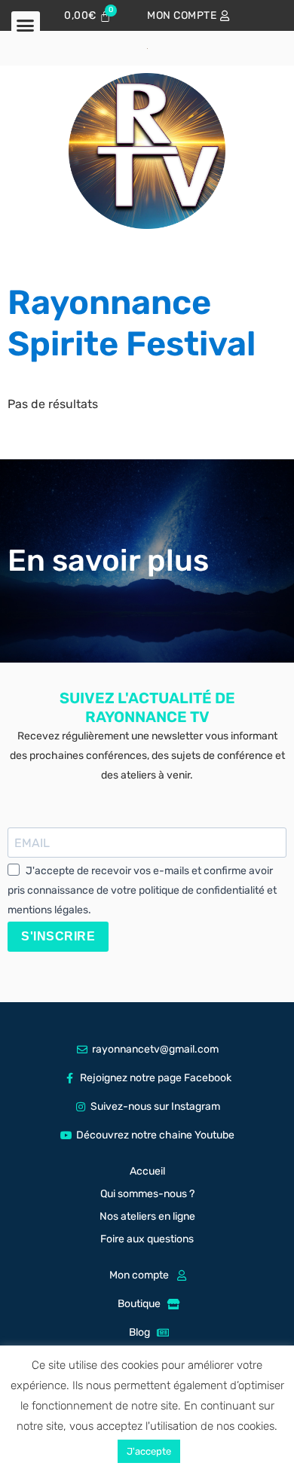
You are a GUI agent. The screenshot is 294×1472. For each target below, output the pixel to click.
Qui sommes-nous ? (147, 1193)
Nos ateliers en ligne (147, 1216)
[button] (25, 25)
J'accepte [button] (149, 1451)
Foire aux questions (147, 1239)
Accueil (147, 1171)
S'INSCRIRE (58, 936)
